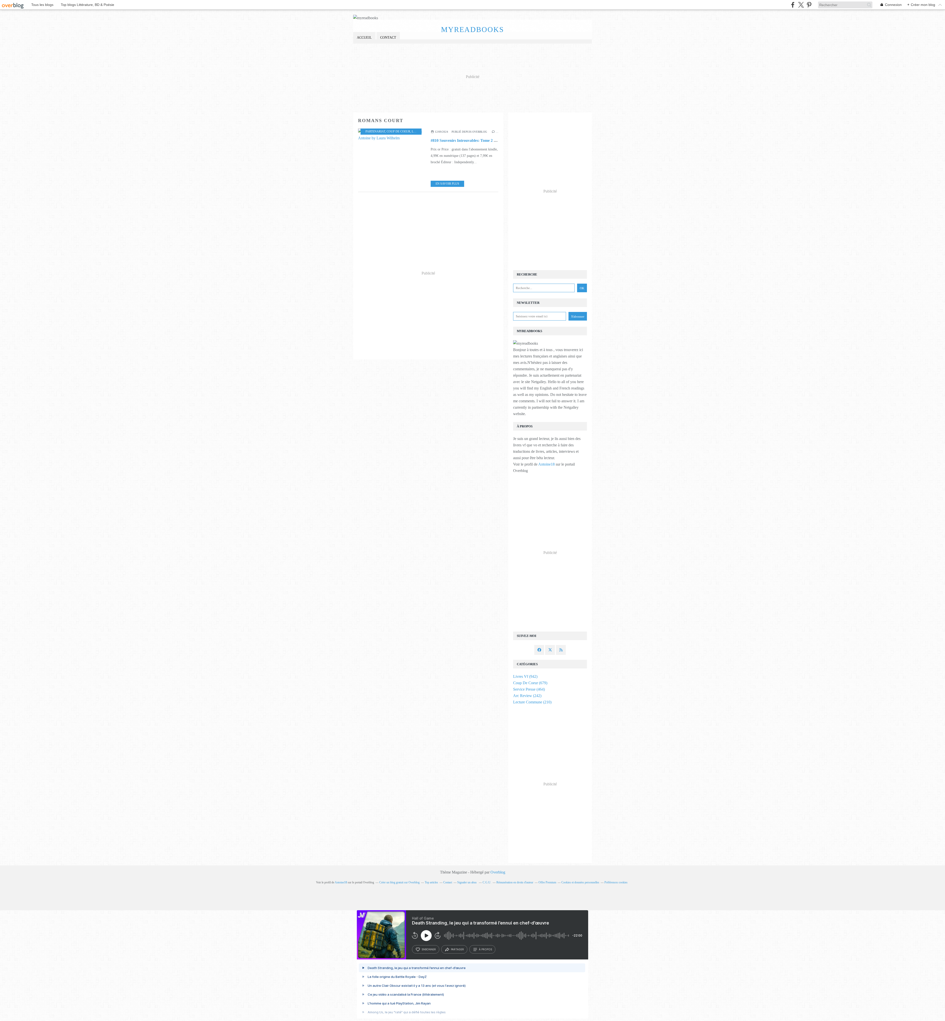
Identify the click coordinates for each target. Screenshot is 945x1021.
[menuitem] (364, 38)
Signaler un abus (467, 882)
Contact (388, 37)
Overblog (497, 872)
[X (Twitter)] (801, 5)
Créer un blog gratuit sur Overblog (399, 882)
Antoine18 (546, 464)
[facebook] (793, 5)
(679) (530, 683)
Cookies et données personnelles (580, 882)
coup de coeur (398, 131)
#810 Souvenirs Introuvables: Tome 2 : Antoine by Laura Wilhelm (486, 140)
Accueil (364, 37)
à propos (485, 949)
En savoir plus (447, 183)
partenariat (375, 131)
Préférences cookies (616, 882)
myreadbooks (472, 29)
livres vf (419, 131)
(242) (527, 696)
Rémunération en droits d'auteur (514, 882)
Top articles (431, 882)
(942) (525, 676)
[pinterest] (809, 5)
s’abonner (429, 949)
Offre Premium (547, 882)
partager (457, 949)
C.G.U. (487, 882)
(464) (529, 689)
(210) (532, 702)
